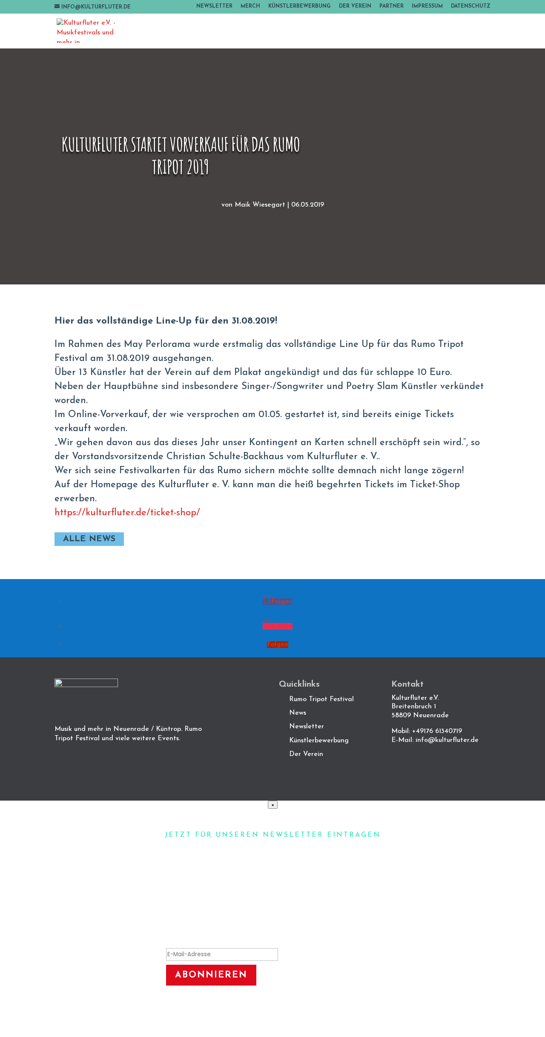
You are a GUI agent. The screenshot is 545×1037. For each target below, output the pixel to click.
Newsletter (214, 6)
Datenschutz (470, 6)
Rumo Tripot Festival (321, 699)
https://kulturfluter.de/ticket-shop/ (127, 513)
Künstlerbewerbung (299, 6)
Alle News (89, 539)
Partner (391, 6)
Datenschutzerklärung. (319, 1009)
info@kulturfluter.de (447, 740)
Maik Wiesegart (260, 205)
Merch (250, 6)
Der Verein (355, 6)
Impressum (427, 6)
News (297, 713)
